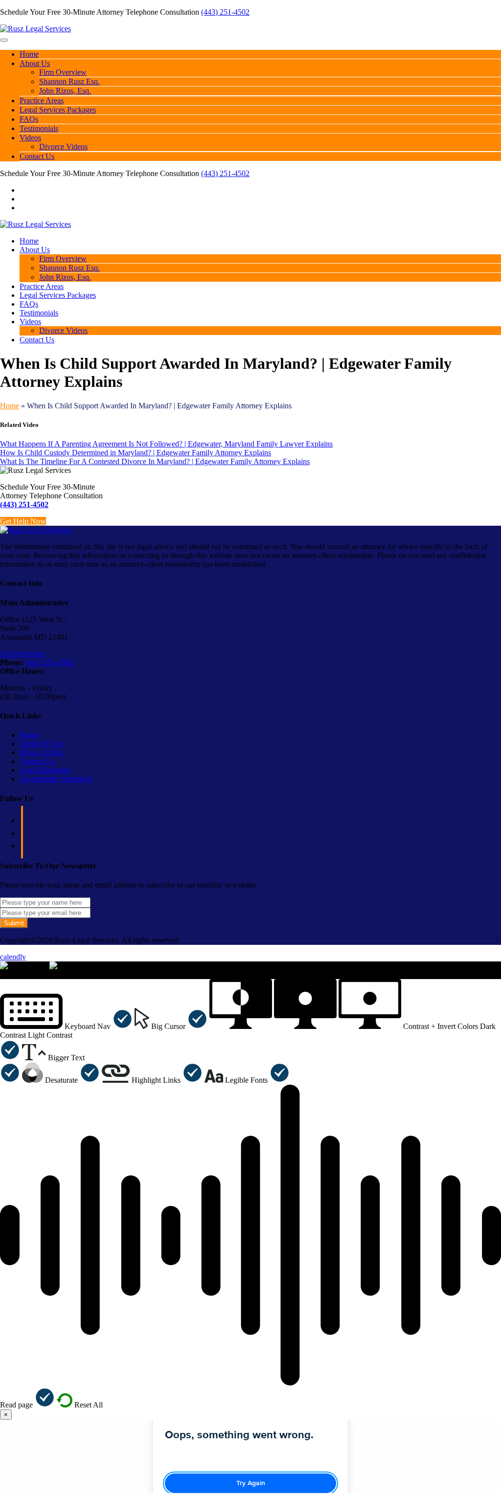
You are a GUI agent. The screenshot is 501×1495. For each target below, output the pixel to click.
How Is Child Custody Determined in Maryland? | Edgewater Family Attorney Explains (135, 452)
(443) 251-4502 (225, 12)
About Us (35, 63)
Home (29, 54)
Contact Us (37, 156)
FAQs (29, 119)
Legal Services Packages (58, 110)
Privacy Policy (42, 752)
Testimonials (39, 128)
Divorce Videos (63, 146)
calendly (13, 957)
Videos (30, 138)
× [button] (2, 974)
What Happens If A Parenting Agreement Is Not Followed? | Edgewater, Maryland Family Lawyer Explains (166, 444)
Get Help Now (23, 521)
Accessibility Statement (55, 779)
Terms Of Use (41, 743)
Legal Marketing (45, 770)
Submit (14, 923)
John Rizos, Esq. (65, 91)
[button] (66, 1026)
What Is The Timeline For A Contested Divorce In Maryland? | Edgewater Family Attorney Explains (155, 461)
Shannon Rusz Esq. (69, 81)
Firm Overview (63, 72)
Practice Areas (42, 100)
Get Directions (22, 653)
